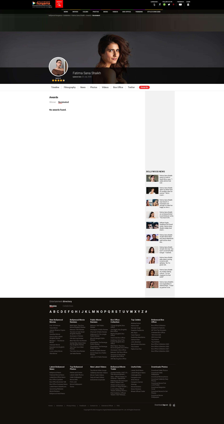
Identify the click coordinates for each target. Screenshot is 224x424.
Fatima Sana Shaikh (78, 15)
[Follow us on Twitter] (169, 4)
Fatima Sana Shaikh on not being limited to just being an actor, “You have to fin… (166, 215)
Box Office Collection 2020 (160, 351)
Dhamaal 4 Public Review (98, 332)
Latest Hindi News (137, 370)
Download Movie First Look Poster (158, 384)
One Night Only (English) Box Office (119, 330)
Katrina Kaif (135, 326)
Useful (136, 367)
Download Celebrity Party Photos (159, 380)
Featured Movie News (57, 375)
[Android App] (170, 405)
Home (50, 406)
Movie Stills (74, 379)
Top (136, 320)
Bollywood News (55, 372)
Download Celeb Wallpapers (157, 373)
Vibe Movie (53, 353)
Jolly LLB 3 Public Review (98, 357)
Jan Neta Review (75, 353)
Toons (72, 386)
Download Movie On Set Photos (159, 392)
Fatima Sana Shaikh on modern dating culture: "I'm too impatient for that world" (166, 273)
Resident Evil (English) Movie (57, 348)
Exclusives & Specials (97, 380)
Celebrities (66, 15)
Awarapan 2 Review (76, 336)
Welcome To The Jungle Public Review (98, 335)
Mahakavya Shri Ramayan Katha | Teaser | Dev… (119, 381)
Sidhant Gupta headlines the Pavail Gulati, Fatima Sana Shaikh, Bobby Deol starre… (166, 226)
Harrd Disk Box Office (118, 338)
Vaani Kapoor (135, 335)
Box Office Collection (158, 325)
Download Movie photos (159, 377)
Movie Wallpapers (76, 384)
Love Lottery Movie (56, 351)
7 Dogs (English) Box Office (118, 326)
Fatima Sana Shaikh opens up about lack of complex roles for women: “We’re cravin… (166, 191)
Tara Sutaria (135, 346)
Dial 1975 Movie (55, 325)
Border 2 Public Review (98, 350)
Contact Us (94, 406)
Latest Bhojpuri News (138, 373)
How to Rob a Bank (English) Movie (56, 337)
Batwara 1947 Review (77, 329)
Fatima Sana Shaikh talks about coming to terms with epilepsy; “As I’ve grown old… (166, 261)
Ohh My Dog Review (76, 338)
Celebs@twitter (136, 375)
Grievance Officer (107, 406)
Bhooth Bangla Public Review (97, 339)
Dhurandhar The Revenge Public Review (98, 343)
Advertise (59, 406)
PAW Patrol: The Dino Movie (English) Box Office (119, 347)
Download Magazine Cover (158, 388)
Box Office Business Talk (58, 382)
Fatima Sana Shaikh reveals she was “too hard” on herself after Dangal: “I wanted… (166, 249)
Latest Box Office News (57, 377)
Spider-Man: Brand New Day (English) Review (78, 344)
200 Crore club (156, 337)
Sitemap (134, 384)
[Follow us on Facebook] (160, 4)
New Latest (98, 367)
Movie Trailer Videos (97, 375)
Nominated (63, 102)
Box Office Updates (56, 379)
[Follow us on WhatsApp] (164, 4)
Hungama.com (136, 377)
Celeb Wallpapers (76, 377)
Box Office (115, 321)
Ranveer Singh (136, 328)
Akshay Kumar (136, 323)
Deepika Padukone (137, 330)
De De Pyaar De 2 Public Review (98, 354)
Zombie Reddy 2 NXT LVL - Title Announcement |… (119, 373)
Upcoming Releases (56, 389)
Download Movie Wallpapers (157, 396)
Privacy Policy (71, 406)
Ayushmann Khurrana (138, 344)
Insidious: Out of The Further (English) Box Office (117, 341)
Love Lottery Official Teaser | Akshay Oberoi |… (119, 390)
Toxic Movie (54, 328)
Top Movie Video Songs (98, 370)
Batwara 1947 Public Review (97, 326)
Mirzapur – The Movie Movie (57, 341)
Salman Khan (135, 339)
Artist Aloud (135, 380)
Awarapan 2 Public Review (99, 329)
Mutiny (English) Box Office (117, 334)
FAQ (118, 406)
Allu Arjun (134, 332)
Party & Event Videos (97, 377)
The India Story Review (77, 351)
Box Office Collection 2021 (160, 349)
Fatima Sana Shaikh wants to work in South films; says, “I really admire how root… (166, 179)
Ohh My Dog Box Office (118, 359)
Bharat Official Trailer (138, 391)
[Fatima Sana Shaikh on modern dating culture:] (152, 275)
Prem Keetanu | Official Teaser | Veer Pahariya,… (118, 394)
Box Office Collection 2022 (160, 346)
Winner (52, 102)
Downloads (159, 367)
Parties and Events (76, 372)
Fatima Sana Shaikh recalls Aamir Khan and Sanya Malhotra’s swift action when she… (166, 238)
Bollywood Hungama (55, 15)
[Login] (188, 5)
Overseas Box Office (158, 332)
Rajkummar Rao (136, 349)
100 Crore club (156, 335)
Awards (88, 15)
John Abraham (136, 342)
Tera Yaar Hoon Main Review (77, 348)
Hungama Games (137, 382)
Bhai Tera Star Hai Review (78, 341)
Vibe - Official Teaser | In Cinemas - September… (119, 377)
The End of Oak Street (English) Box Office (118, 355)
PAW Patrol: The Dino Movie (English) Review (77, 326)
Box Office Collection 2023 (160, 344)
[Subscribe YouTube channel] (173, 4)
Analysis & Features (158, 328)
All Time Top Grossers (158, 330)
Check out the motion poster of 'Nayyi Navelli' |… (119, 385)
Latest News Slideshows (58, 386)
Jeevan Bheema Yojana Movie (57, 331)
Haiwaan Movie (55, 345)
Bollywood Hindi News (57, 393)
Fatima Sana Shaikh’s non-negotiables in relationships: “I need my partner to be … (166, 284)
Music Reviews (136, 389)
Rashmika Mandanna (138, 337)
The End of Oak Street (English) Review (77, 333)
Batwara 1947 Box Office (119, 352)
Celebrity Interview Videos (99, 373)
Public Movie (95, 321)
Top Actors (155, 339)
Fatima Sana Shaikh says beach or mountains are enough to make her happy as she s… (166, 203)
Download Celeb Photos (159, 370)
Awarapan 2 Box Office (118, 350)
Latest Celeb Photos (76, 375)
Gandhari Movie (55, 334)
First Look (73, 382)
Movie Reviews (55, 391)
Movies (53, 306)
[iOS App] (174, 405)
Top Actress (155, 342)
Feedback (82, 406)
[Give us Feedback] (180, 5)
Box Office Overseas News (58, 384)
